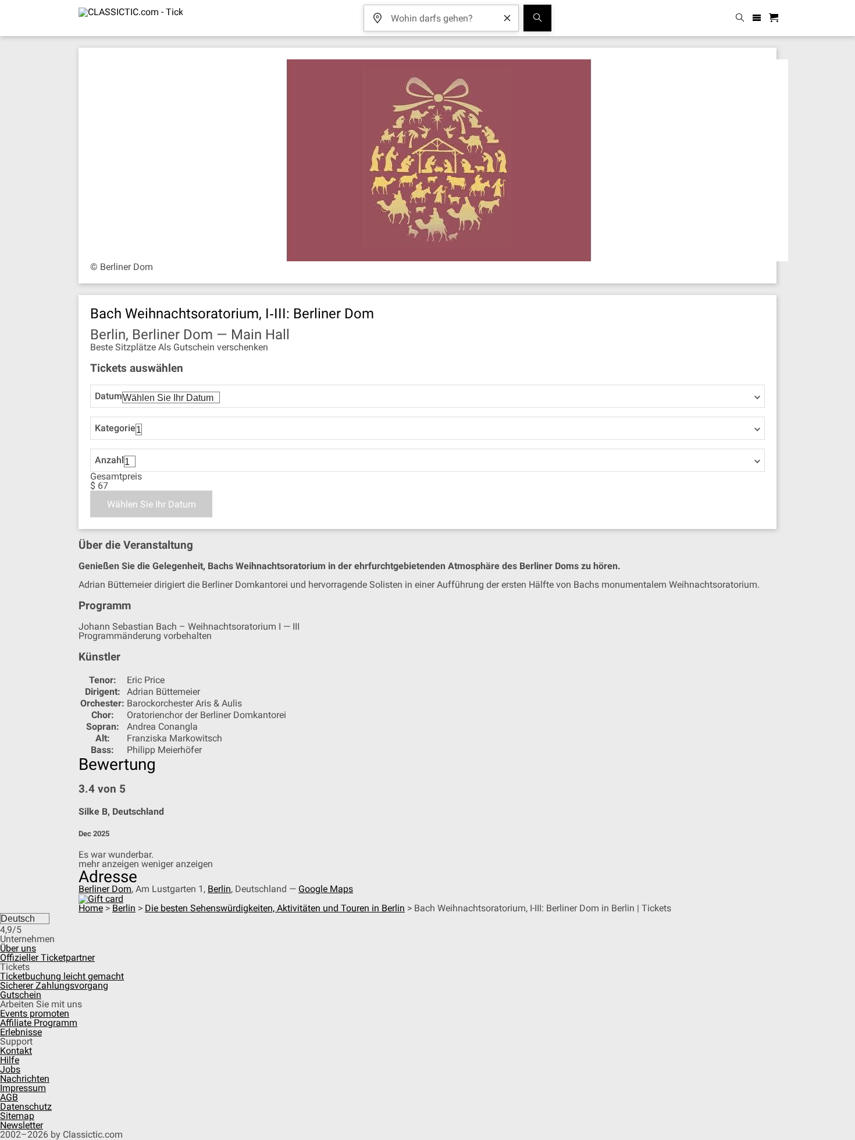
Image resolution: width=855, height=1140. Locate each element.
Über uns (18, 948)
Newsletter (21, 1125)
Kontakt (16, 1050)
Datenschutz (26, 1106)
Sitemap (17, 1115)
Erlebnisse (21, 1032)
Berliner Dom (105, 888)
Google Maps (325, 888)
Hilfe (9, 1060)
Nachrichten (24, 1078)
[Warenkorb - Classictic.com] (775, 18)
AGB (9, 1097)
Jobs (10, 1069)
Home (91, 908)
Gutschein (20, 994)
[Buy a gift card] (101, 898)
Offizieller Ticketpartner (47, 957)
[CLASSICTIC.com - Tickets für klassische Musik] (131, 18)
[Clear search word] (507, 18)
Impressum (23, 1087)
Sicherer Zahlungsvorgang (54, 985)
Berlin (219, 888)
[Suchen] (537, 18)
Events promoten (34, 1013)
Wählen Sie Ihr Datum (151, 504)
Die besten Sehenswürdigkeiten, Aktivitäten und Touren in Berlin (275, 908)
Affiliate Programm (38, 1022)
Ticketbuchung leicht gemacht (62, 976)
